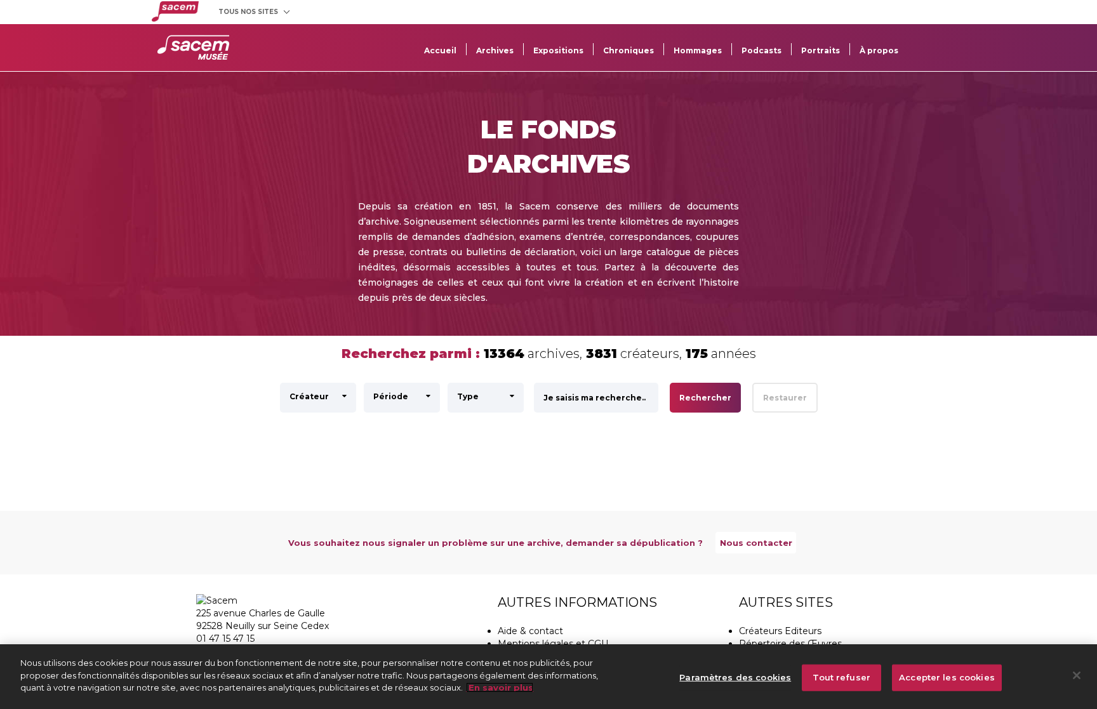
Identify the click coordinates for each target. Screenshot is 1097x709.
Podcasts (761, 50)
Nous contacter (756, 543)
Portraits (820, 50)
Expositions (558, 50)
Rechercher (705, 397)
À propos (879, 50)
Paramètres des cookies (735, 677)
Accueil (440, 50)
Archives (495, 50)
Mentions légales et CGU (553, 643)
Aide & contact (530, 631)
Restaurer (785, 397)
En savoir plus (499, 687)
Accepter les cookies (947, 677)
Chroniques (628, 50)
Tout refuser (841, 677)
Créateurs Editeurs (780, 631)
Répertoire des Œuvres (790, 643)
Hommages (698, 50)
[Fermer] (1077, 675)
